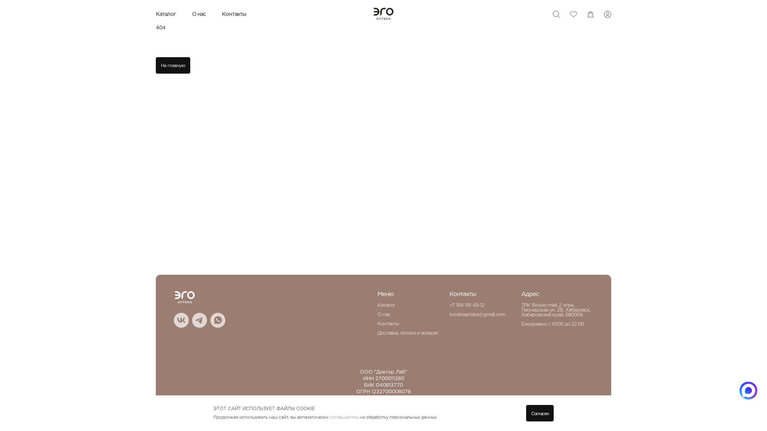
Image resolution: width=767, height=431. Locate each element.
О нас (199, 14)
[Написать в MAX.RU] (748, 391)
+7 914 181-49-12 (466, 305)
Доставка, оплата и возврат (408, 333)
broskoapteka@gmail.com (477, 314)
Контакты (234, 14)
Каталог (166, 14)
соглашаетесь (344, 417)
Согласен (540, 413)
